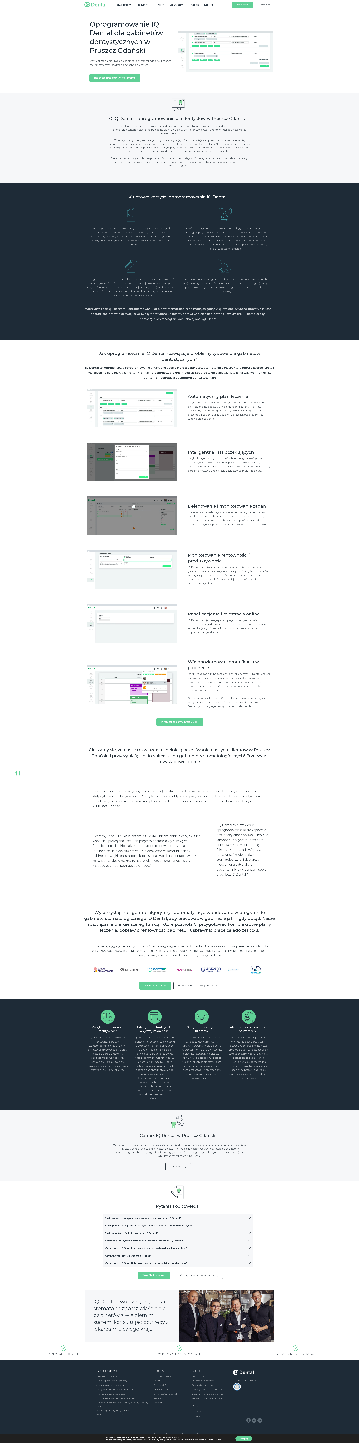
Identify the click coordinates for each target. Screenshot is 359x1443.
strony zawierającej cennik (161, 1145)
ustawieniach (215, 1440)
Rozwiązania (121, 5)
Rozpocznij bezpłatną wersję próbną (115, 77)
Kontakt (208, 5)
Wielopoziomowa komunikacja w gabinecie (118, 1415)
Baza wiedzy (176, 5)
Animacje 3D (160, 1385)
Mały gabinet (198, 1376)
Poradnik (158, 1402)
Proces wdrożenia (162, 1389)
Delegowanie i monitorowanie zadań (114, 1389)
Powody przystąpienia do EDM (207, 1389)
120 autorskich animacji (107, 1376)
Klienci (157, 5)
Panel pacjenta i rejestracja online (112, 1410)
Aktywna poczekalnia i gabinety (111, 1380)
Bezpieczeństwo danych (166, 1394)
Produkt (141, 5)
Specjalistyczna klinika (202, 1385)
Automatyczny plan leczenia (110, 1385)
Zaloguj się (265, 5)
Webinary (158, 1398)
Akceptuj (244, 1438)
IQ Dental (196, 1411)
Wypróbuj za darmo (155, 985)
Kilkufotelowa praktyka (203, 1380)
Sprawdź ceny (178, 1166)
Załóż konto (242, 5)
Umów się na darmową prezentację (198, 985)
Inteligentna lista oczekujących (111, 1394)
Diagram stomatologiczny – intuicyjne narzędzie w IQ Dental (122, 1404)
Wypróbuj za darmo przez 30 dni (179, 722)
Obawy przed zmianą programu (207, 1394)
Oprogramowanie (162, 1376)
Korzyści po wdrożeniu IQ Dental (208, 1398)
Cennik (195, 5)
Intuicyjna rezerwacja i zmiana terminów (115, 1398)
